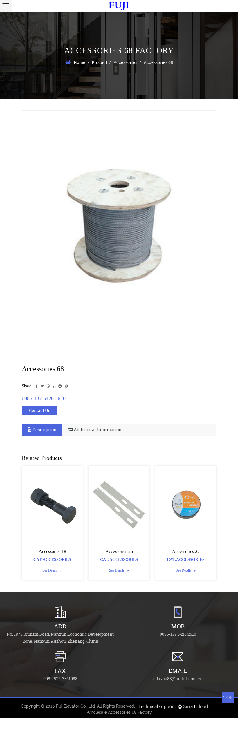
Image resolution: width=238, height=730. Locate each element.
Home (79, 62)
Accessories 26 (119, 551)
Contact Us (39, 410)
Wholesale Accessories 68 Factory (119, 712)
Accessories (125, 62)
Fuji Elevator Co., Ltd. (76, 706)
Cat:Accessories (52, 559)
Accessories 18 (52, 551)
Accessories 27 (186, 551)
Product (99, 62)
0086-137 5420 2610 (44, 398)
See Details (50, 570)
